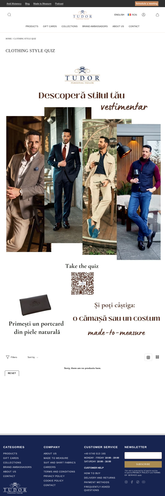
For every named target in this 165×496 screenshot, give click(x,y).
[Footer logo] (15, 488)
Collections (12, 462)
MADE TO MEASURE (56, 458)
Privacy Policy (141, 473)
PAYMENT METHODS (96, 482)
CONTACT (50, 485)
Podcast (59, 3)
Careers (50, 467)
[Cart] (157, 14)
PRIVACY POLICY (54, 476)
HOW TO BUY (92, 473)
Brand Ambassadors (17, 467)
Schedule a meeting (147, 3)
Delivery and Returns (99, 477)
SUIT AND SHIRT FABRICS (60, 462)
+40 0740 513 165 (95, 453)
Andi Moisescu (14, 3)
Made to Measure (42, 3)
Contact (9, 476)
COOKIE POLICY (54, 480)
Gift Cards (11, 458)
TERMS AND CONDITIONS (59, 471)
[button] (32, 26)
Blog (27, 3)
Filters (14, 357)
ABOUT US (50, 453)
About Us (9, 471)
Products (10, 453)
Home (9, 38)
